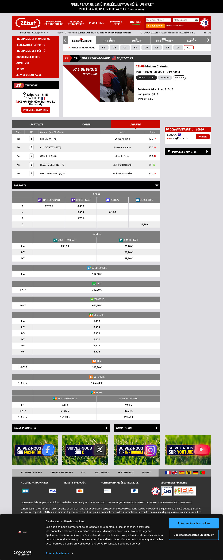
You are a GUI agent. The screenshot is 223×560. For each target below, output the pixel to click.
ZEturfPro (179, 77)
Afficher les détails (57, 553)
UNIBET (146, 472)
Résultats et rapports (76, 22)
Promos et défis (117, 22)
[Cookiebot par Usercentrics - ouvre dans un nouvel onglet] (22, 553)
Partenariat (126, 472)
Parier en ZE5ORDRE (35, 109)
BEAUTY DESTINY (50, 164)
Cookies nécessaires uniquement (194, 534)
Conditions (165, 77)
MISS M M (46, 138)
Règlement (102, 472)
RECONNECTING (49, 173)
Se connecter (155, 25)
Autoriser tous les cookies (194, 523)
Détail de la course (146, 77)
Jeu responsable (31, 472)
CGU (83, 472)
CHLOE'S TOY (47, 147)
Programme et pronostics (53, 22)
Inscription (96, 22)
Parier (202, 136)
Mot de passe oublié (175, 26)
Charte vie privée (62, 472)
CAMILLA (45, 156)
